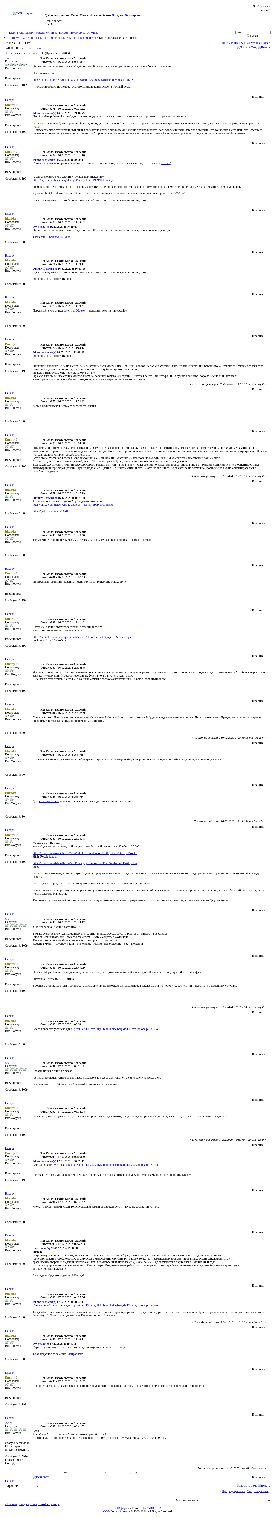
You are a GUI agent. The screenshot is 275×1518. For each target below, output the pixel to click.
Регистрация (133, 15)
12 (37, 47)
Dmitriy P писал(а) (45, 268)
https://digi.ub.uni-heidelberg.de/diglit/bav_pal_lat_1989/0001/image (73, 180)
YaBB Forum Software (116, 1511)
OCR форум (12, 37)
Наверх (9, 100)
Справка (24, 32)
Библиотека (90, 32)
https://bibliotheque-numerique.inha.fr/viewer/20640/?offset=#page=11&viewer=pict (82, 637)
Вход (115, 15)
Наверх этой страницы (45, 1504)
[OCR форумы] (23, 13)
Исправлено (75, 1354)
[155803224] (41, 1477)
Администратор (71, 32)
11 (33, 47)
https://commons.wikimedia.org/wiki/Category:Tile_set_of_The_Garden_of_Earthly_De (85, 863)
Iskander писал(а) (44, 113)
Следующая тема (257, 42)
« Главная (11, 1504)
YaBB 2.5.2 (154, 1508)
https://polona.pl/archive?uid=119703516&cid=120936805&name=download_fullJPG (84, 79)
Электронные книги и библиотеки (44, 37)
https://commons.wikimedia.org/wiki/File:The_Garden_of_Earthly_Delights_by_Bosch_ (85, 853)
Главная (14, 32)
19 (43, 47)
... (22, 47)
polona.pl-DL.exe (59, 236)
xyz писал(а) (41, 226)
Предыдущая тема (233, 42)
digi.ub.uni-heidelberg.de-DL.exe (116, 1029)
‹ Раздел (24, 1504)
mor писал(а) (41, 1248)
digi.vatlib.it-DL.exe (83, 1029)
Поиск (34, 32)
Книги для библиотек (83, 37)
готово (165, 163)
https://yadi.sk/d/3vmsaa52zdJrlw (52, 511)
